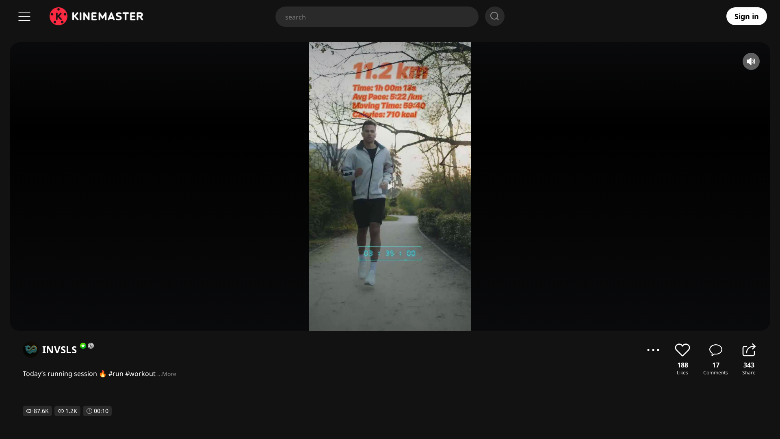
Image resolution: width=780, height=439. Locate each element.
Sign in (746, 16)
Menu (24, 16)
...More (166, 374)
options (653, 350)
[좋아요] (682, 350)
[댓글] (715, 350)
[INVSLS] (31, 349)
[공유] (748, 350)
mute (751, 61)
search (495, 16)
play (390, 186)
